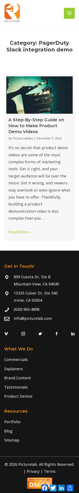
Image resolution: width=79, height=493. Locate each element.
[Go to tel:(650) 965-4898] (39, 309)
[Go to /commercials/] (39, 359)
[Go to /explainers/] (39, 368)
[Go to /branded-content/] (39, 377)
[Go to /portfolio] (39, 421)
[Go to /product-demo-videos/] (39, 396)
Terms (50, 471)
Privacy (33, 471)
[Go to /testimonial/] (39, 387)
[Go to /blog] (39, 431)
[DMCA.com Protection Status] (39, 482)
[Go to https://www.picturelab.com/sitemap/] (39, 440)
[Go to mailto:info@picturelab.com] (39, 318)
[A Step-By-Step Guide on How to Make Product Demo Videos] (39, 157)
